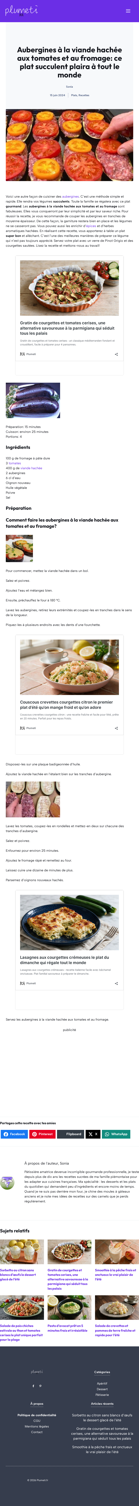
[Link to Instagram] (40, 1386)
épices (91, 226)
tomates (15, 463)
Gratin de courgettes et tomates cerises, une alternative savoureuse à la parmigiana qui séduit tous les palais (102, 1434)
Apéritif (102, 1383)
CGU (36, 1421)
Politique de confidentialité (37, 1415)
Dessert (102, 1389)
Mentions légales (37, 1426)
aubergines (70, 197)
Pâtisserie (102, 1395)
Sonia (69, 86)
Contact (37, 1432)
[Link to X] (33, 1386)
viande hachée (31, 468)
